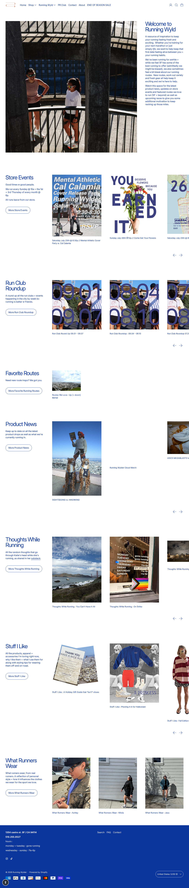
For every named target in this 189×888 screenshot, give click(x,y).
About (82, 5)
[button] (176, 5)
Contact (72, 5)
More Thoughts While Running (23, 568)
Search (100, 832)
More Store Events (17, 210)
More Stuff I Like (16, 676)
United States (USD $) (167, 874)
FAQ (109, 832)
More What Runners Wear (21, 792)
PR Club (62, 5)
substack (35, 558)
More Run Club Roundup (20, 312)
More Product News (18, 447)
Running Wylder (20, 872)
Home (23, 5)
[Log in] (170, 5)
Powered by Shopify (38, 872)
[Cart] (181, 5)
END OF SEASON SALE (99, 5)
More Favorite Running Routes (23, 390)
